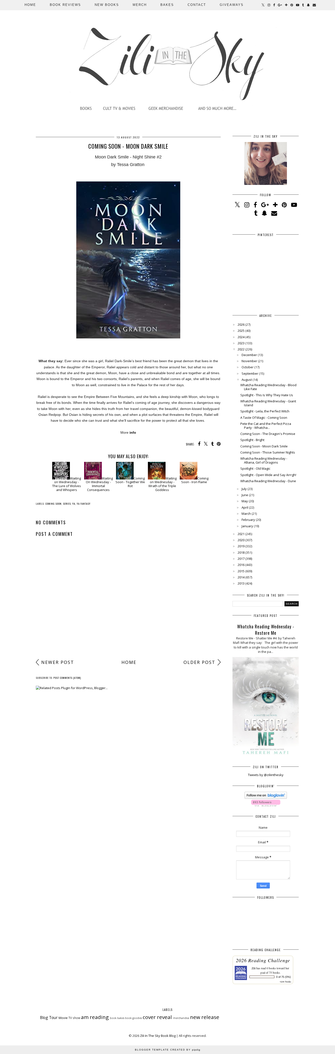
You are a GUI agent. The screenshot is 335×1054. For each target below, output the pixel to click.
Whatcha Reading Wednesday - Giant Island (268, 403)
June (245, 495)
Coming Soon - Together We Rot (130, 482)
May (245, 501)
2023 (241, 343)
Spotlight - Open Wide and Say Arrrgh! (268, 475)
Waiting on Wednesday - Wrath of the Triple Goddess (162, 484)
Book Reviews (65, 5)
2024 (241, 337)
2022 (241, 349)
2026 (241, 324)
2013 (241, 583)
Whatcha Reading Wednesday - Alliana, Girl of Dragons (263, 460)
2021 (241, 534)
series (67, 503)
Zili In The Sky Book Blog (158, 1035)
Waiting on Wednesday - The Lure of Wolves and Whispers (66, 484)
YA (73, 503)
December (249, 355)
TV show (74, 1018)
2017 (241, 558)
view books (285, 981)
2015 (241, 571)
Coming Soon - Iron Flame (194, 480)
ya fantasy (83, 503)
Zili (254, 968)
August (247, 379)
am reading (95, 1017)
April (245, 507)
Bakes (167, 5)
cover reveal (157, 1017)
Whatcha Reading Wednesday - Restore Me (265, 629)
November (249, 361)
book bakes (117, 1018)
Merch (140, 5)
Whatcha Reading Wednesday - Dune (268, 481)
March (246, 513)
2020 (241, 540)
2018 (241, 552)
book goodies (133, 1018)
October (248, 367)
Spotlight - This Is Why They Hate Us (266, 395)
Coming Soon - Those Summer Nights (267, 452)
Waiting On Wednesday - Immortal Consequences (99, 484)
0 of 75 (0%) (283, 976)
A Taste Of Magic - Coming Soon (263, 417)
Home (30, 5)
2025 (241, 330)
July (244, 489)
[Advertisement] (128, 618)
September (250, 373)
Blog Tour (49, 1017)
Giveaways (232, 5)
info (132, 432)
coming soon (53, 503)
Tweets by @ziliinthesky (265, 775)
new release (204, 1017)
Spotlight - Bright (252, 440)
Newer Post (57, 662)
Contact (197, 5)
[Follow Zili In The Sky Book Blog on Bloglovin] (266, 797)
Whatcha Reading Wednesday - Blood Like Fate (268, 387)
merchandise (181, 1018)
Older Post (199, 662)
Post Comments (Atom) (67, 678)
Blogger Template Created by (167, 1049)
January (247, 526)
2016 (241, 565)
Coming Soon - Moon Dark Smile (264, 446)
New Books (107, 5)
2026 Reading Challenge (263, 960)
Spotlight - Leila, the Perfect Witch (264, 411)
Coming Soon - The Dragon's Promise (267, 433)
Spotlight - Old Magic (255, 468)
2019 (241, 546)
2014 (241, 577)
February (248, 519)
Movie (63, 1018)
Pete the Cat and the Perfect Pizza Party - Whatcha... (265, 425)
